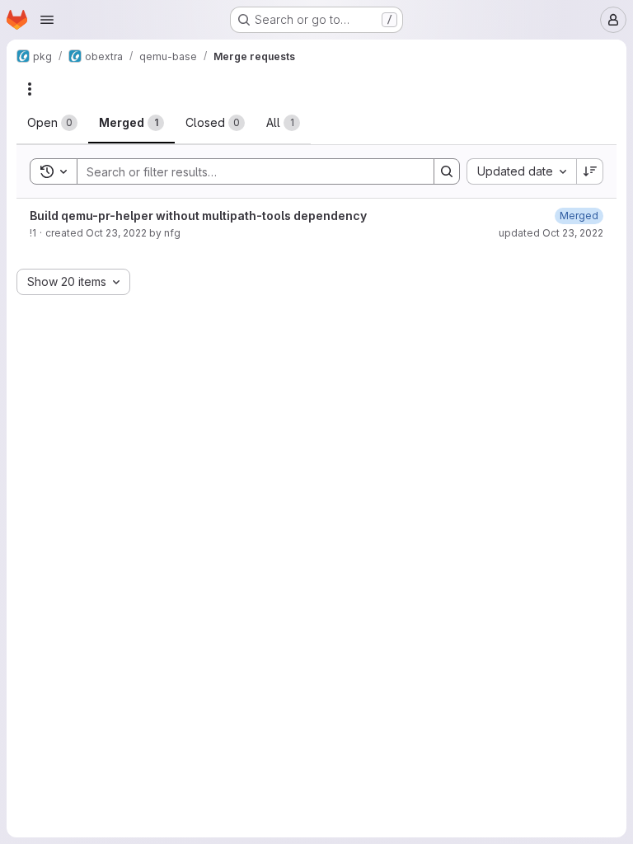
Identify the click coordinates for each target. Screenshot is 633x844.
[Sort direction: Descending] (590, 171)
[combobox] (521, 171)
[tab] (52, 122)
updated (551, 233)
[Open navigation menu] (47, 20)
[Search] (447, 171)
